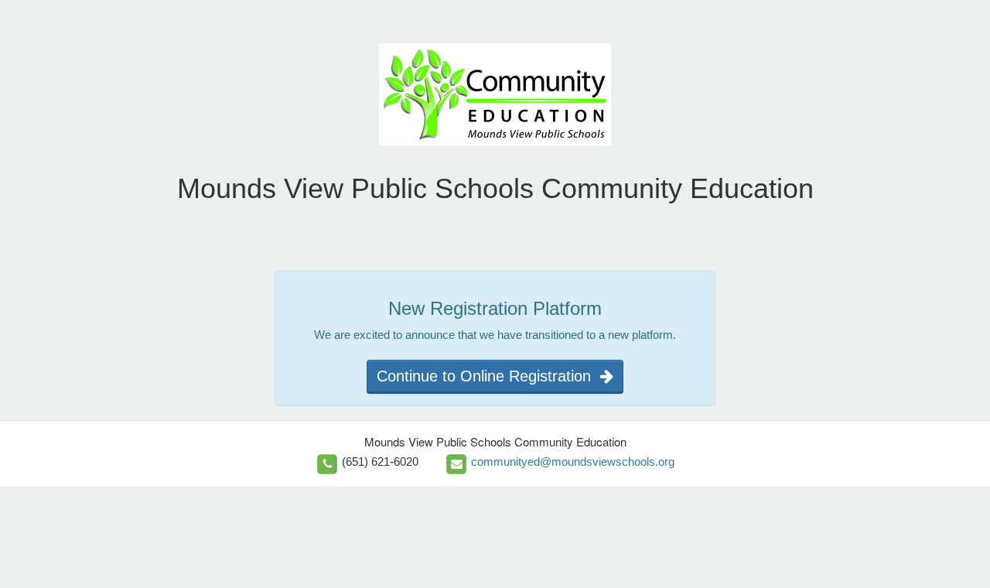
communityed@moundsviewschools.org (572, 461)
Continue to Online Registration (488, 376)
